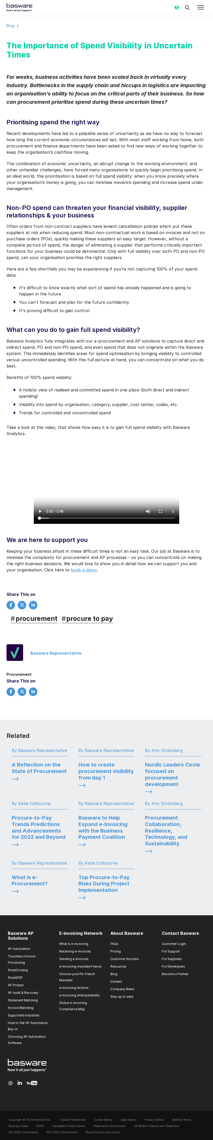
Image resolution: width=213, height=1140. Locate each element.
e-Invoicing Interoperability (79, 995)
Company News (122, 989)
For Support (171, 951)
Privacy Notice (154, 1120)
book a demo (84, 569)
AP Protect (16, 985)
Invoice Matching (21, 1008)
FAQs (114, 944)
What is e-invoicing (73, 944)
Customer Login (174, 944)
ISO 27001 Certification (62, 1132)
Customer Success (124, 959)
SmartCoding (18, 970)
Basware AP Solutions (21, 936)
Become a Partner (175, 974)
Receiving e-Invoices (75, 951)
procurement (34, 618)
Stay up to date (121, 997)
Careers (116, 981)
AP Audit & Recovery (23, 993)
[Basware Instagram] (10, 1083)
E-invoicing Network (81, 933)
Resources (118, 966)
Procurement (19, 674)
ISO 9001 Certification (23, 1132)
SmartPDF (15, 978)
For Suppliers (172, 959)
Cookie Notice (103, 1120)
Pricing (115, 951)
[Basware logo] (27, 1071)
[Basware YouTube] (31, 1083)
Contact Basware (180, 933)
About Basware (126, 933)
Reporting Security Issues (103, 1132)
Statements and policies (109, 1126)
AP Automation (19, 949)
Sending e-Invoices (74, 959)
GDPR (40, 1126)
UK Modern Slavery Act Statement (156, 1126)
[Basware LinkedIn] (20, 1083)
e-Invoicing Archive (73, 988)
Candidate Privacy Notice (68, 1126)
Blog (10, 25)
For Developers (173, 966)
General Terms (181, 1120)
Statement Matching (23, 1000)
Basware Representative (56, 653)
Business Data (18, 1126)
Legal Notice (128, 1120)
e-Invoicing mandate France (80, 966)
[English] (176, 9)
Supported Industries (23, 1015)
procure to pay (87, 618)
